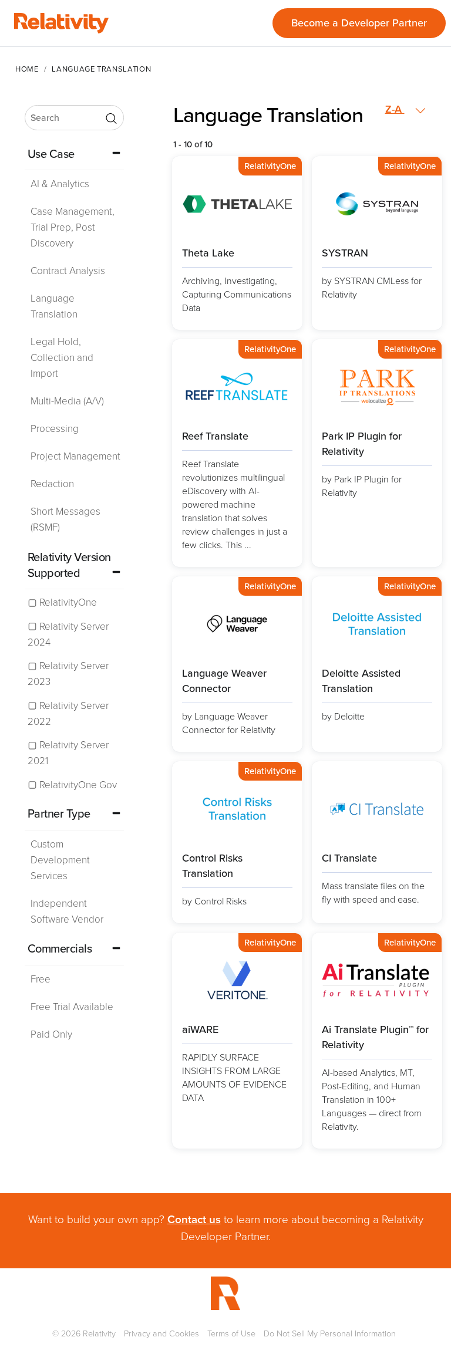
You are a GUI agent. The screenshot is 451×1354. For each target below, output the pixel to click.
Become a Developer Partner (359, 23)
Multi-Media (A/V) (67, 401)
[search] (74, 117)
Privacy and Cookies (161, 1333)
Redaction (52, 484)
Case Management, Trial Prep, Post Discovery (73, 227)
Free (41, 979)
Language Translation (54, 306)
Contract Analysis (68, 271)
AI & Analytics (60, 184)
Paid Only (51, 1034)
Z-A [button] (395, 109)
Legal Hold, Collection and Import (62, 358)
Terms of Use (231, 1333)
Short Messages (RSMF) (65, 519)
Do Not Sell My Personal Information (330, 1333)
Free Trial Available (72, 1007)
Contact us (194, 1219)
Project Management (75, 456)
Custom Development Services (60, 860)
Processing (55, 428)
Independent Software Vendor (67, 911)
